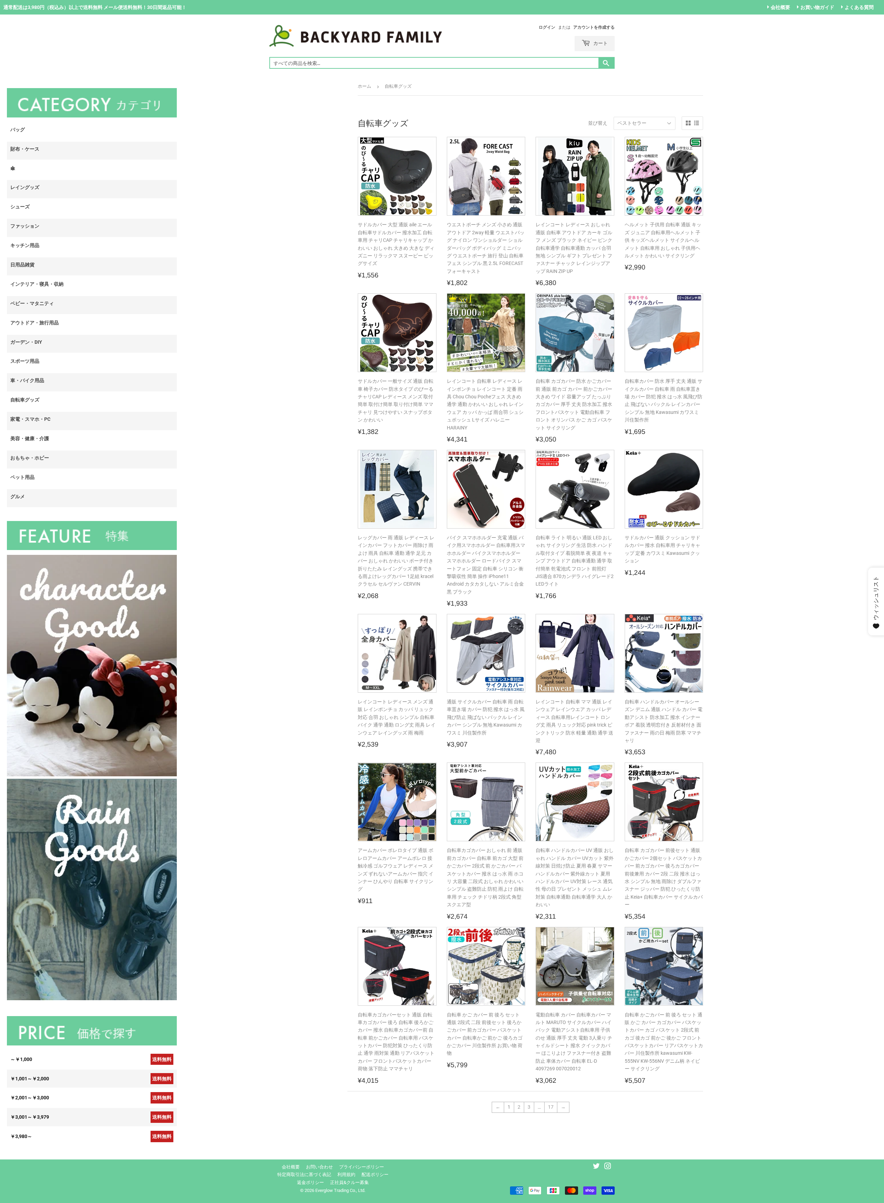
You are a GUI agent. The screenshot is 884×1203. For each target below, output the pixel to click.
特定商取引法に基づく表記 (304, 1174)
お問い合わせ (319, 1166)
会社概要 (780, 7)
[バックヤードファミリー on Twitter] (596, 1167)
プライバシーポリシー (361, 1166)
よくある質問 (859, 7)
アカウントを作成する (594, 27)
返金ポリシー (310, 1182)
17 (551, 1107)
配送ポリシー (375, 1174)
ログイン (547, 27)
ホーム (364, 86)
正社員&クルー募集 (349, 1182)
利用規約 (346, 1174)
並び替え (597, 123)
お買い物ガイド (817, 7)
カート (600, 43)
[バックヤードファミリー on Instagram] (607, 1167)
